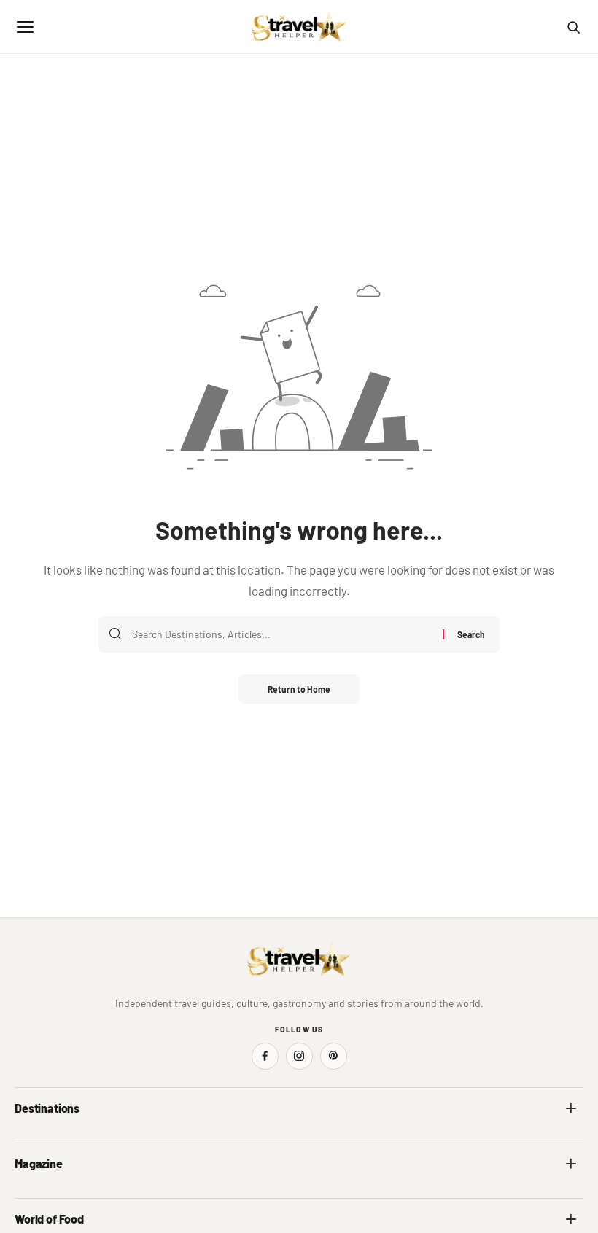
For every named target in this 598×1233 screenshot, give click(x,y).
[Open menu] (24, 27)
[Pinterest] (333, 1056)
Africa (28, 1140)
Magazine (39, 1163)
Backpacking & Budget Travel (370, 1195)
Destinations (47, 1108)
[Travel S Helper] (299, 27)
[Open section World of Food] (571, 1219)
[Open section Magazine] (571, 1163)
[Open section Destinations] (571, 1108)
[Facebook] (265, 1056)
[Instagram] (299, 1056)
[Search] (573, 27)
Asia (317, 1140)
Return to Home (299, 689)
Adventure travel (50, 1195)
